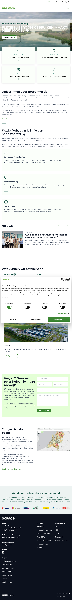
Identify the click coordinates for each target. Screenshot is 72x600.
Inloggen (51, 2)
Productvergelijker (44, 540)
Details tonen (62, 313)
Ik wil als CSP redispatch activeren (53, 76)
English (67, 2)
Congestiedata (42, 544)
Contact (4, 578)
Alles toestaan (58, 319)
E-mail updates (7, 582)
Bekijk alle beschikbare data (12, 469)
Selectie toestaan (36, 319)
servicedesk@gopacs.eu (10, 537)
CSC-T (57, 530)
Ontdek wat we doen (9, 119)
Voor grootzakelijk (43, 533)
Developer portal (8, 568)
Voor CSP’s (41, 537)
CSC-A (57, 526)
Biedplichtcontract (61, 540)
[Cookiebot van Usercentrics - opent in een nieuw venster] (62, 279)
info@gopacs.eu (7, 545)
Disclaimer (61, 597)
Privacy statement (63, 593)
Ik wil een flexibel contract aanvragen (53, 57)
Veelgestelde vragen (9, 561)
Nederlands (59, 2)
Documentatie (7, 564)
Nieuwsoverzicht (64, 226)
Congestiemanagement (45, 530)
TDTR (57, 533)
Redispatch (59, 537)
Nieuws (40, 547)
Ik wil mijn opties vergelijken (18, 57)
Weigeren (13, 319)
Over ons (40, 526)
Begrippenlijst (7, 571)
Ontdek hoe (8, 37)
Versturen (42, 410)
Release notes (7, 575)
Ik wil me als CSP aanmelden (18, 76)
